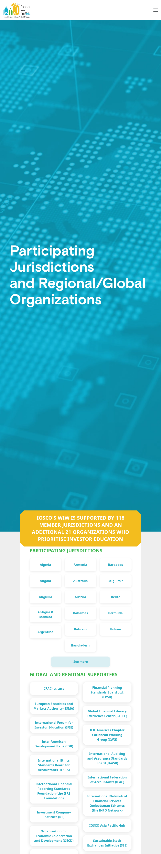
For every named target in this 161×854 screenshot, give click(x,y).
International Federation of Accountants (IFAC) (107, 779)
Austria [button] (80, 597)
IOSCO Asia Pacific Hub (107, 825)
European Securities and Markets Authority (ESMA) (54, 706)
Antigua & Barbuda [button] (45, 614)
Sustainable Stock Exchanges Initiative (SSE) (107, 843)
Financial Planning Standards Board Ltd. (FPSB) (107, 692)
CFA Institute (54, 688)
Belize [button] (115, 597)
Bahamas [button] (80, 613)
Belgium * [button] (115, 581)
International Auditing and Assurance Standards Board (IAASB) (107, 758)
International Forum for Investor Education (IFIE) (54, 724)
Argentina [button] (45, 632)
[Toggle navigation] (156, 10)
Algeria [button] (45, 565)
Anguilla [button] (45, 597)
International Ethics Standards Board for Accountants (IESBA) (54, 765)
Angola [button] (45, 581)
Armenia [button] (80, 565)
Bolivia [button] (115, 629)
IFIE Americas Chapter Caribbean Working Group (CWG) (107, 735)
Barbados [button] (115, 565)
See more (80, 661)
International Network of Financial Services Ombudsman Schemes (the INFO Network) (107, 803)
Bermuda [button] (115, 613)
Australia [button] (80, 581)
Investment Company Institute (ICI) (54, 814)
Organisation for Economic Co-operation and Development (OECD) (53, 836)
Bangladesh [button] (80, 645)
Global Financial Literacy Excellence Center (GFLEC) (107, 713)
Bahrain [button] (80, 629)
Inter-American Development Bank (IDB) (54, 743)
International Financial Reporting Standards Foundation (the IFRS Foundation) (54, 791)
